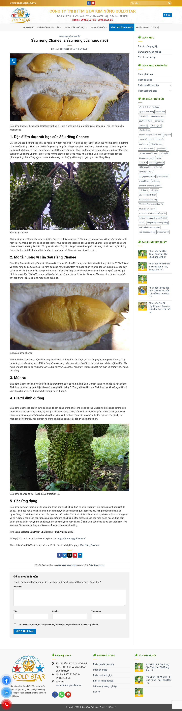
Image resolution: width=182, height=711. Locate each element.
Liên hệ (155, 27)
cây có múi (159, 121)
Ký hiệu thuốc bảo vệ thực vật (150, 167)
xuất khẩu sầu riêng (147, 232)
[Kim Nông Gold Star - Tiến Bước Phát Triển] (27, 15)
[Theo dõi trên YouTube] (93, 3)
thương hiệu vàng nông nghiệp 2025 (153, 218)
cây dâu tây (143, 125)
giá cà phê (164, 153)
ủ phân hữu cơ (163, 232)
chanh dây (160, 112)
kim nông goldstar (156, 162)
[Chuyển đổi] (170, 85)
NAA (151, 172)
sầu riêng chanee (97, 565)
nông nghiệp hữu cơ (147, 176)
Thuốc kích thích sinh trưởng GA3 (152, 213)
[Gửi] (169, 3)
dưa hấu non (144, 144)
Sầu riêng (154, 190)
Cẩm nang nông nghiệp (69, 36)
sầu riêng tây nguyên (147, 209)
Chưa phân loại (145, 74)
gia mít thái (161, 149)
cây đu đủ (143, 139)
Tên (16, 611)
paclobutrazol (162, 176)
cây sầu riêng (144, 130)
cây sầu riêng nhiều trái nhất (150, 135)
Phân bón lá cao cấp (48, 27)
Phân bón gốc (98, 27)
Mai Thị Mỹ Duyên (80, 49)
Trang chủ (28, 27)
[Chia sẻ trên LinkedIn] (80, 555)
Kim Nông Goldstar (89, 545)
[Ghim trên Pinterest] (75, 555)
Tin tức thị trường (147, 57)
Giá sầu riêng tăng (146, 158)
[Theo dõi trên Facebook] (89, 3)
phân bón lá (143, 190)
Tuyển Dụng (142, 27)
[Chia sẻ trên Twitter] (64, 555)
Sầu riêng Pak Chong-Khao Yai (151, 204)
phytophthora (144, 181)
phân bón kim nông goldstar (150, 186)
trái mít (141, 223)
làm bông (142, 172)
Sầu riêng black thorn (147, 195)
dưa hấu (160, 139)
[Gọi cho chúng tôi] (61, 694)
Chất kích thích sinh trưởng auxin (152, 116)
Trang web (96, 611)
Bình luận (18, 586)
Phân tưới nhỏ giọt (75, 27)
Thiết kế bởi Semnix (108, 707)
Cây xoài (167, 135)
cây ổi (152, 139)
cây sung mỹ (156, 125)
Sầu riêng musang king (148, 199)
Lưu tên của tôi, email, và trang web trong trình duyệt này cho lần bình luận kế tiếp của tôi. (58, 624)
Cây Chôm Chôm (145, 121)
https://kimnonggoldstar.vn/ (71, 538)
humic (158, 158)
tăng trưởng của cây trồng (157, 223)
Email (55, 611)
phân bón (156, 181)
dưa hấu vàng (157, 144)
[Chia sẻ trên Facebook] (59, 555)
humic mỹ (143, 162)
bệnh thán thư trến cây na (149, 107)
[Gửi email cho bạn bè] (69, 555)
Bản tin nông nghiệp (122, 27)
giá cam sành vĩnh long (148, 153)
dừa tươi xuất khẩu (146, 149)
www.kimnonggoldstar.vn (68, 685)
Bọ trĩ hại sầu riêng (146, 112)
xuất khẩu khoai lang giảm (149, 227)
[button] (167, 15)
